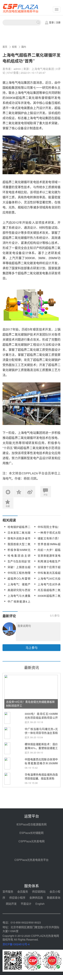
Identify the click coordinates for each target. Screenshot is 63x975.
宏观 (14, 46)
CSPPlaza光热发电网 (31, 841)
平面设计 (26, 904)
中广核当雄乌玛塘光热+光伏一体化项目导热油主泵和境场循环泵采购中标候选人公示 (41, 735)
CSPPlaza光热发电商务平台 (31, 860)
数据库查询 (53, 898)
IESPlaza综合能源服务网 (31, 824)
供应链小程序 (17, 898)
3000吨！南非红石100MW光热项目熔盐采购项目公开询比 (41, 717)
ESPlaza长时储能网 (31, 833)
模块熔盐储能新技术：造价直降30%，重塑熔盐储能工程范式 (41, 748)
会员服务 (22, 891)
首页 (5, 46)
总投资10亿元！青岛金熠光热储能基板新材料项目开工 (30, 704)
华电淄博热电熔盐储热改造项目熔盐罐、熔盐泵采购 (41, 776)
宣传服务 (8, 891)
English (40, 904)
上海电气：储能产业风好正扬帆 (19, 586)
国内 (23, 46)
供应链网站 (39, 891)
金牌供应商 (36, 898)
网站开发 (11, 904)
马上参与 (32, 647)
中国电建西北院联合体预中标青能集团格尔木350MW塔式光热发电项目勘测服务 (41, 763)
